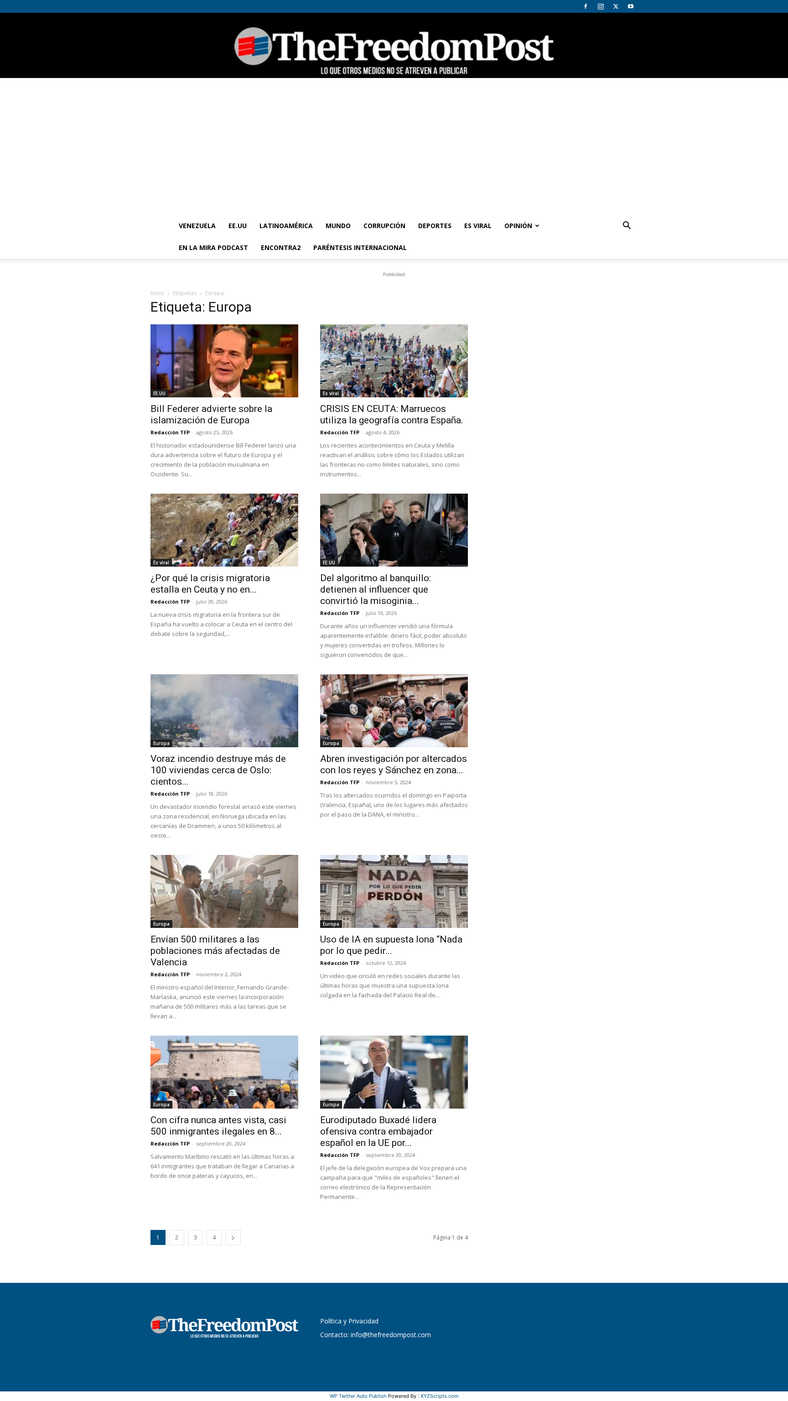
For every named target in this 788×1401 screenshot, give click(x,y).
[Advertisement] (394, 146)
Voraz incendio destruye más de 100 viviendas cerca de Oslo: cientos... (218, 770)
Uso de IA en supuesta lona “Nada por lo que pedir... (391, 945)
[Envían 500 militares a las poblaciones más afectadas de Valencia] (224, 891)
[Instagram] (600, 6)
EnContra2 (281, 247)
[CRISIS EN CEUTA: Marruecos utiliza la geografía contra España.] (394, 360)
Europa (161, 743)
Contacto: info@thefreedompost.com (375, 1334)
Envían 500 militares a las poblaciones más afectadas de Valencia (215, 951)
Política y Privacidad (349, 1321)
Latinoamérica (286, 225)
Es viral (478, 225)
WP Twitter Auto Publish (358, 1396)
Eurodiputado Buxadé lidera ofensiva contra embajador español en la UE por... (378, 1131)
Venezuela (197, 225)
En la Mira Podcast (213, 247)
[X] (615, 6)
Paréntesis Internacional (360, 247)
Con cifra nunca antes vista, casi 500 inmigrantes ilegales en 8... (218, 1126)
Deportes (434, 225)
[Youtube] (631, 6)
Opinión (518, 225)
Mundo (338, 225)
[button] (627, 226)
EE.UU (237, 225)
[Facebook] (585, 6)
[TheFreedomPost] (394, 45)
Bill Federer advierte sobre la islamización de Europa (211, 414)
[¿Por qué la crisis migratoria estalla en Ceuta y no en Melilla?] (224, 530)
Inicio (157, 293)
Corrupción (384, 225)
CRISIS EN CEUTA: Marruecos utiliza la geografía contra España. (391, 414)
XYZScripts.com (439, 1396)
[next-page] (233, 1237)
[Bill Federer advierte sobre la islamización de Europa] (224, 360)
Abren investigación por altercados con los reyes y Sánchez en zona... (393, 764)
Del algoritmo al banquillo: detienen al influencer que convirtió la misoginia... (375, 589)
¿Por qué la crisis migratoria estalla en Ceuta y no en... (210, 584)
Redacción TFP (170, 432)
